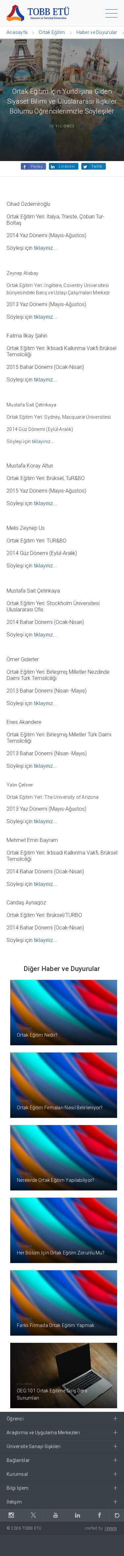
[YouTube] (56, 1515)
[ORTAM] (117, 1515)
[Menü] (111, 14)
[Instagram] (11, 1515)
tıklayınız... (45, 248)
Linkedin (67, 166)
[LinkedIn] (78, 1515)
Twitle (97, 166)
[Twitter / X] (33, 1515)
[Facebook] (100, 1515)
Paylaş (37, 166)
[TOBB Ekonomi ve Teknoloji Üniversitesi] (38, 13)
